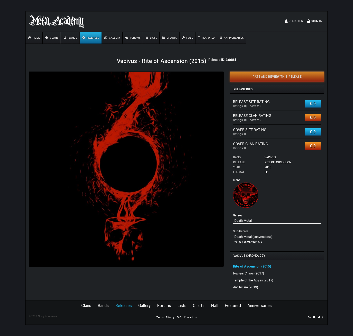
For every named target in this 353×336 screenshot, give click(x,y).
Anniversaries (233, 37)
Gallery (114, 37)
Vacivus (270, 157)
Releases (92, 37)
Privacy (170, 317)
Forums (135, 37)
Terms (160, 317)
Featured (208, 37)
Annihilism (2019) (245, 287)
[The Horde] (245, 195)
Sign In (316, 21)
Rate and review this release (277, 76)
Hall (189, 37)
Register (295, 21)
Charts (171, 37)
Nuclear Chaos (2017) (248, 273)
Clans (53, 37)
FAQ (179, 317)
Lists (153, 37)
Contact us (190, 317)
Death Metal (243, 221)
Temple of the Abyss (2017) (253, 280)
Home (36, 37)
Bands (72, 37)
